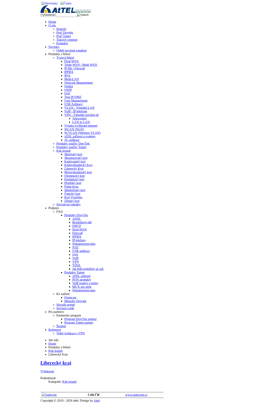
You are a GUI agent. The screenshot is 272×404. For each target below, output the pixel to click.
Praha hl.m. (71, 186)
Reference (54, 329)
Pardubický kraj (74, 179)
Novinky (54, 47)
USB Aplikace (73, 104)
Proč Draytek (64, 32)
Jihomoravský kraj (75, 158)
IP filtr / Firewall (74, 68)
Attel (97, 400)
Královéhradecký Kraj (78, 165)
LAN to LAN (81, 122)
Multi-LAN (71, 79)
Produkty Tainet (74, 272)
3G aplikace (71, 140)
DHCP (76, 226)
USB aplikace (81, 251)
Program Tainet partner (78, 322)
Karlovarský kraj (74, 161)
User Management (75, 100)
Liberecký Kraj (73, 168)
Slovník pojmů (65, 304)
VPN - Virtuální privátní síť (81, 115)
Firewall (77, 233)
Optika (68, 86)
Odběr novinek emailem (71, 50)
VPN (75, 261)
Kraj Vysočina (73, 197)
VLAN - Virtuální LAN (79, 107)
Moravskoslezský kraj (78, 172)
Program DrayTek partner (80, 319)
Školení (61, 326)
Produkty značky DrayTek (73, 143)
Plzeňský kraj (72, 183)
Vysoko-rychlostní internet (80, 125)
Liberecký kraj (55, 362)
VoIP (75, 258)
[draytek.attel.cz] (81, 11)
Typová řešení (65, 57)
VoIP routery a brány (85, 283)
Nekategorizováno (83, 243)
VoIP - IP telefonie (75, 111)
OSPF (68, 90)
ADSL (76, 218)
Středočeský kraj (74, 190)
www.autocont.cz (136, 394)
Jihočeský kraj (73, 154)
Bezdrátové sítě (82, 222)
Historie (61, 29)
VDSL (76, 265)
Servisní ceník (65, 308)
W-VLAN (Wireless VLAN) (82, 132)
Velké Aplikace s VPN (70, 333)
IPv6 (67, 75)
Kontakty (62, 43)
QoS (67, 93)
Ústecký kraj (72, 193)
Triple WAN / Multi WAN (80, 64)
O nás (52, 25)
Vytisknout (47, 371)
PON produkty (81, 279)
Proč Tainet (63, 36)
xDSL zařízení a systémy (80, 136)
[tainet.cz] (88, 11)
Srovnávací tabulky (68, 204)
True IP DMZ (72, 97)
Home (52, 21)
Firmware (70, 297)
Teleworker (79, 118)
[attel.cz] (59, 11)
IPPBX (68, 72)
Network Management (78, 82)
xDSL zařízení (81, 276)
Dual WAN (71, 61)
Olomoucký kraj (74, 175)
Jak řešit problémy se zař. (88, 269)
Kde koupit (63, 150)
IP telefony (79, 240)
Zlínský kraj (71, 200)
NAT (75, 247)
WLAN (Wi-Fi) (74, 129)
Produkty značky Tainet (71, 147)
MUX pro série (81, 286)
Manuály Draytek (75, 301)
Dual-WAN (79, 229)
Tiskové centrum (66, 39)
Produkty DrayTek (76, 215)
